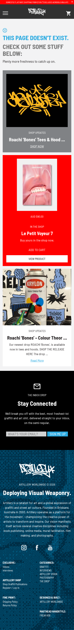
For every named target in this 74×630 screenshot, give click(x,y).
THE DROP (45, 581)
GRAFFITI (44, 566)
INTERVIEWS (46, 570)
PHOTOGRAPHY (47, 577)
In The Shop (37, 226)
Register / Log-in (11, 587)
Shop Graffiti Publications (15, 584)
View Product (37, 258)
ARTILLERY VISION (48, 574)
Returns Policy (10, 605)
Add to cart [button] (37, 250)
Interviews (8, 570)
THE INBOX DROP (37, 395)
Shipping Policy (10, 601)
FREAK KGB (45, 615)
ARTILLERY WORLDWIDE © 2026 (37, 484)
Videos (6, 566)
